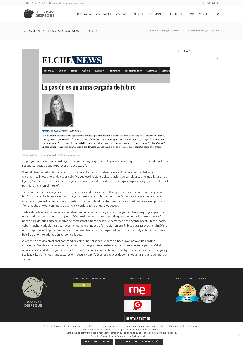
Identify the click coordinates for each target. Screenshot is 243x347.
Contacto (205, 14)
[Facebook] (204, 3)
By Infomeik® (50, 155)
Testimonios (156, 14)
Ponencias (103, 14)
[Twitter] (208, 3)
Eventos (176, 14)
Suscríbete (82, 284)
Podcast (122, 14)
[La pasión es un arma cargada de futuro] (96, 99)
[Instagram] (213, 3)
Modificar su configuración (139, 341)
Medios (138, 14)
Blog (190, 14)
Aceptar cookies (97, 341)
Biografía (84, 14)
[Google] (218, 3)
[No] (239, 334)
